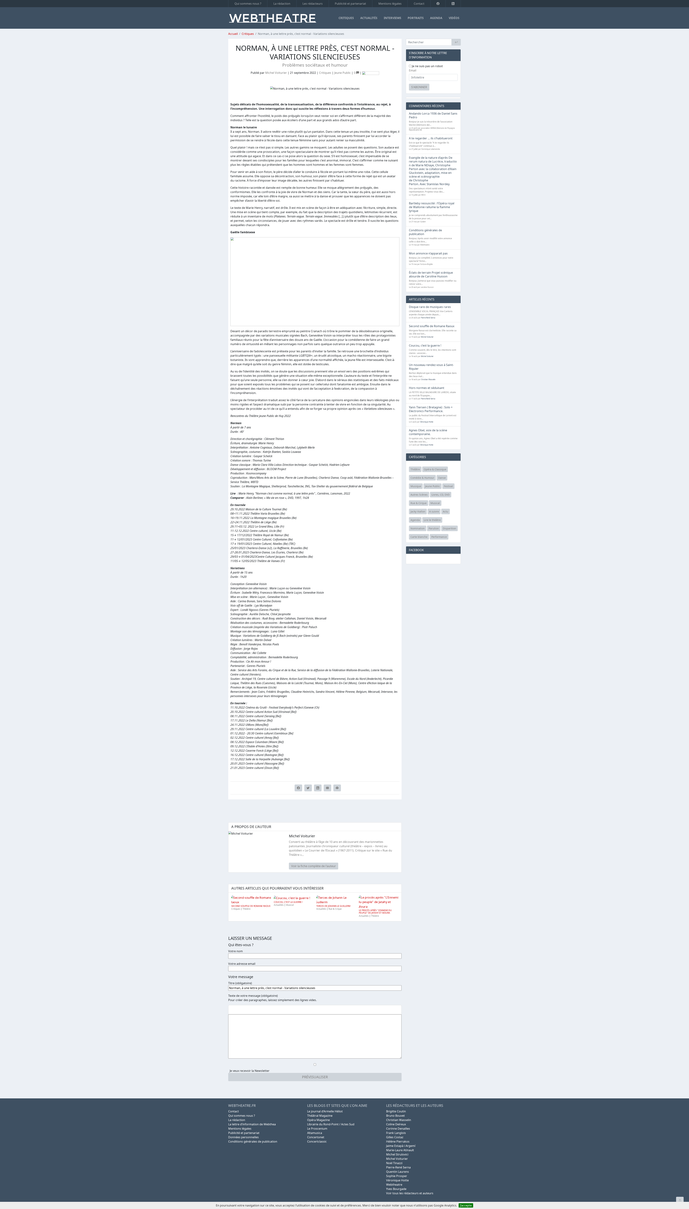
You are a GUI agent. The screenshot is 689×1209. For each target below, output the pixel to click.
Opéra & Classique (435, 469)
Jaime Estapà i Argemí (400, 1146)
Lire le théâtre (432, 520)
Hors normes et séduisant (426, 388)
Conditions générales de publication (425, 232)
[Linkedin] (318, 788)
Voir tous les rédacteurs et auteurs (409, 1193)
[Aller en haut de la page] (680, 1200)
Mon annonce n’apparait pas (428, 253)
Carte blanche (419, 537)
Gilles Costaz (394, 1137)
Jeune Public (342, 73)
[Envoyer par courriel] (327, 788)
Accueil (233, 34)
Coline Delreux (396, 1124)
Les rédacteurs (313, 4)
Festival (448, 486)
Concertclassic (317, 1141)
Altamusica (314, 1133)
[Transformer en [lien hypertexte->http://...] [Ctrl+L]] (243, 1009)
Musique (416, 486)
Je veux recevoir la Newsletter (249, 1071)
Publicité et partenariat (350, 4)
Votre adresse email (241, 964)
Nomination (418, 528)
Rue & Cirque (335, 908)
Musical (290, 904)
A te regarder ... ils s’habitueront (431, 138)
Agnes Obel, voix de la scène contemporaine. (428, 432)
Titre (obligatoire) (240, 983)
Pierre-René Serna (428, 318)
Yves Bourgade (396, 1189)
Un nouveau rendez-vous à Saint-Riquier (431, 367)
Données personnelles (243, 1137)
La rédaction (281, 4)
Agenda (415, 520)
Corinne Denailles (398, 1129)
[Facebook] (438, 3)
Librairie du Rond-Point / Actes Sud (330, 1124)
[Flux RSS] (453, 3)
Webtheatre (394, 1185)
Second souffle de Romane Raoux (250, 906)
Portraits (416, 18)
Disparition (449, 528)
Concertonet (315, 1137)
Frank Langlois (396, 1133)
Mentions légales (390, 4)
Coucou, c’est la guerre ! (288, 902)
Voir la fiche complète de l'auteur (313, 866)
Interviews (392, 18)
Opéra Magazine (318, 1120)
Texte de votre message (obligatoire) (253, 996)
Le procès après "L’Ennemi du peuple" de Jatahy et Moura (375, 911)
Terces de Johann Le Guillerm (333, 906)
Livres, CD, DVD (441, 494)
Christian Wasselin (428, 379)
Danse (442, 477)
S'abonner (419, 87)
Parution (434, 528)
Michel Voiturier (276, 73)
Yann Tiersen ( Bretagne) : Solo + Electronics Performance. (431, 409)
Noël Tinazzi (394, 1163)
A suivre (434, 511)
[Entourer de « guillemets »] (254, 1009)
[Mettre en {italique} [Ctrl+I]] (237, 1009)
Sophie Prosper (396, 1176)
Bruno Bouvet (395, 1116)
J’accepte (466, 1205)
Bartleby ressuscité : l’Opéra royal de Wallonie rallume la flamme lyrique (431, 207)
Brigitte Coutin (396, 1111)
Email (412, 70)
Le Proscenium (317, 1129)
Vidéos (454, 18)
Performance (439, 537)
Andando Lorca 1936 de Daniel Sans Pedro (433, 115)
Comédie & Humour (422, 477)
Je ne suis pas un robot (427, 66)
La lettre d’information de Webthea (252, 1124)
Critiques (346, 18)
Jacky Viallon (418, 511)
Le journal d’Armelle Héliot (325, 1111)
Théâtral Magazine (319, 1116)
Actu (445, 511)
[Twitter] (308, 788)
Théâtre (246, 908)
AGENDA (436, 18)
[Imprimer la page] (337, 788)
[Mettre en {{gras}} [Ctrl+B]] (231, 1009)
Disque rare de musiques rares (430, 307)
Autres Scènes (419, 494)
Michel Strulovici (397, 1154)
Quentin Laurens (397, 1172)
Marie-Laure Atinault (400, 1150)
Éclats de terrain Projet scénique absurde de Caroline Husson (431, 274)
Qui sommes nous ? (248, 4)
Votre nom (235, 951)
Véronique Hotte (426, 422)
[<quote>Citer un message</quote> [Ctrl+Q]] (249, 1009)
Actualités (368, 18)
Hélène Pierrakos (397, 1141)
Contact (419, 4)
